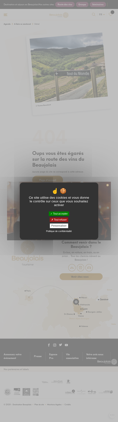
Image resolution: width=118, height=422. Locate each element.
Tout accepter (60, 213)
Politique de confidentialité (59, 231)
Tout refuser (60, 219)
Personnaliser (59, 226)
